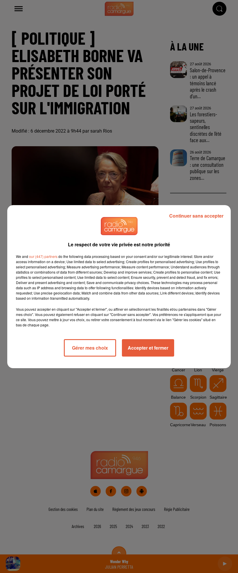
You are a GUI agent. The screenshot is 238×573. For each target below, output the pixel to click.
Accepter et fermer (148, 347)
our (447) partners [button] (43, 256)
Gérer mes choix (90, 347)
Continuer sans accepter (196, 215)
